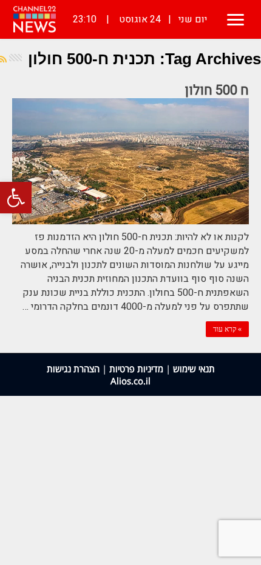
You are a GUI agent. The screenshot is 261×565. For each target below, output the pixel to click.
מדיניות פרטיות (136, 369)
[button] (16, 197)
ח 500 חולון (217, 90)
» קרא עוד (227, 329)
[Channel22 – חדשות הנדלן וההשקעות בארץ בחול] (34, 19)
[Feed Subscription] (3, 59)
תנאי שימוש (194, 369)
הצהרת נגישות (73, 369)
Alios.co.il (130, 381)
